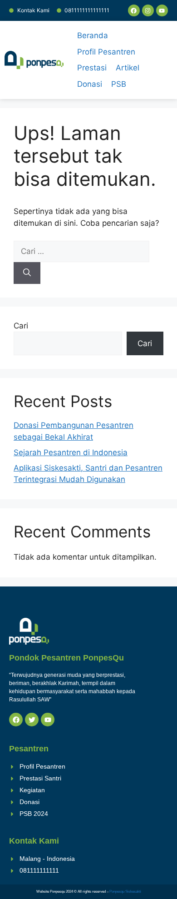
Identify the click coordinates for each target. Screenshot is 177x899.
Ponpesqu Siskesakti (125, 891)
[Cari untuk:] (81, 251)
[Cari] (27, 273)
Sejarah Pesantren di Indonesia (71, 452)
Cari (21, 325)
